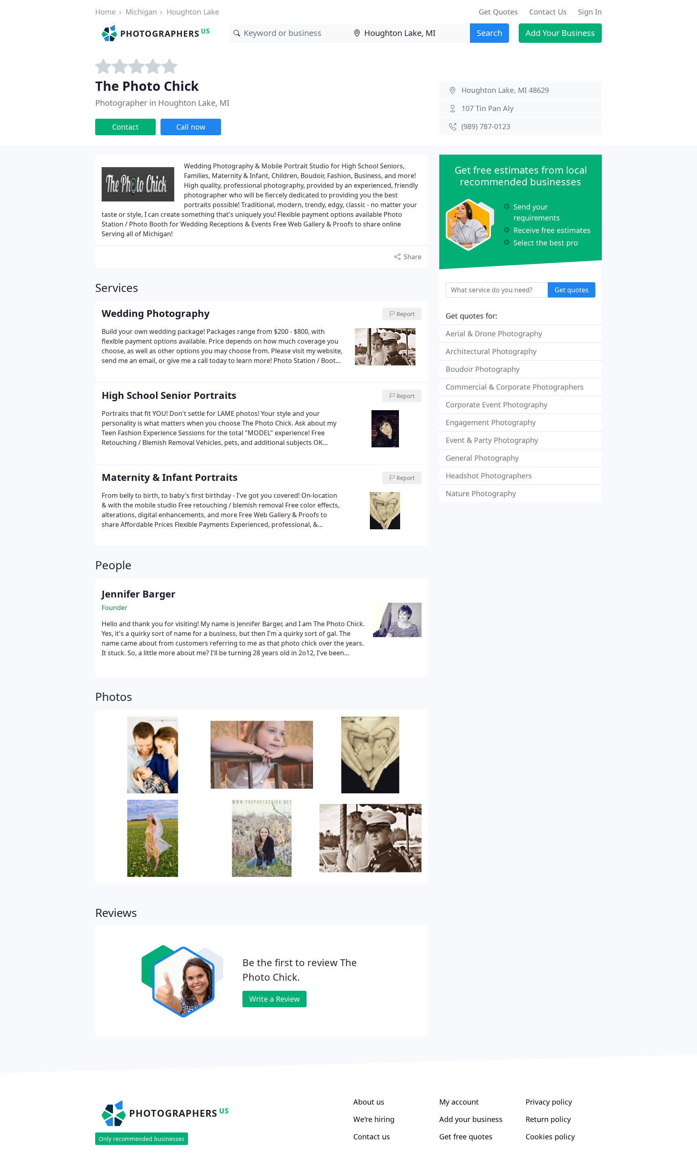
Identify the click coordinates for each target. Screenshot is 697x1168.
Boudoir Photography (483, 369)
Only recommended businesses (141, 1139)
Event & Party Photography (492, 440)
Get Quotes (498, 12)
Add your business (471, 1119)
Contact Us (548, 12)
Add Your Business (560, 32)
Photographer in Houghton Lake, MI (162, 102)
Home (105, 12)
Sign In (590, 12)
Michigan (141, 12)
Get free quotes (465, 1136)
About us (368, 1102)
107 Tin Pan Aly (487, 108)
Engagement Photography (491, 422)
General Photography (482, 458)
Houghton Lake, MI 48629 (505, 90)
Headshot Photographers (489, 475)
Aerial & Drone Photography (494, 333)
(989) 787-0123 (485, 126)
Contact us (371, 1136)
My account (459, 1102)
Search (489, 32)
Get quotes (571, 289)
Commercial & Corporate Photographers (515, 387)
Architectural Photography (491, 351)
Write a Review (274, 999)
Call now (190, 127)
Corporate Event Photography (496, 404)
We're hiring (373, 1119)
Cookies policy (550, 1136)
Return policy (548, 1119)
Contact (125, 127)
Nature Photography (481, 493)
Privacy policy (549, 1102)
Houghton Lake (193, 12)
